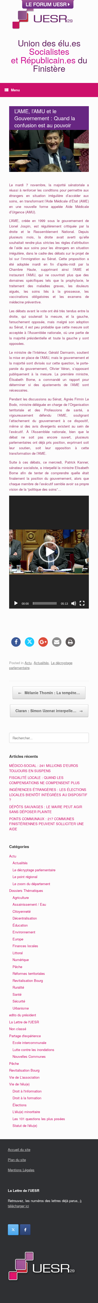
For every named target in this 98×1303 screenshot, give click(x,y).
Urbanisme (21, 1008)
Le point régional (25, 876)
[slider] (45, 603)
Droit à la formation (27, 1097)
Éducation (20, 925)
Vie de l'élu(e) (19, 1084)
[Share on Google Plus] (43, 645)
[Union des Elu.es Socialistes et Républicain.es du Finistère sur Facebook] (25, 1229)
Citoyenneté (22, 911)
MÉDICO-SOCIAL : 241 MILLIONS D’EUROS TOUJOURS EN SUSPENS (43, 768)
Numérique (21, 959)
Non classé (17, 1028)
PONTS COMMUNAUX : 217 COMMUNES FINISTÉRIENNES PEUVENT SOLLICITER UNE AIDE (46, 823)
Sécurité (19, 1001)
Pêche (17, 966)
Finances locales (25, 945)
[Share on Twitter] (29, 645)
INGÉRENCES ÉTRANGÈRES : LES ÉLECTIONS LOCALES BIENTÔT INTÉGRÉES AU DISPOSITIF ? (48, 794)
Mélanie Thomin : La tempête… (49, 692)
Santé (17, 994)
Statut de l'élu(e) (25, 1125)
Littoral (18, 952)
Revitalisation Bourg (28, 980)
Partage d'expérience (25, 1035)
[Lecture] (16, 603)
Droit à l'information (27, 1091)
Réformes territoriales (29, 973)
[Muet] (73, 603)
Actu (28, 662)
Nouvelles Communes (29, 1056)
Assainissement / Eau (29, 904)
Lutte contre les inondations (33, 1049)
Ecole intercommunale (29, 1042)
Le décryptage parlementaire (34, 869)
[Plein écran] (82, 603)
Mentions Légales (21, 1169)
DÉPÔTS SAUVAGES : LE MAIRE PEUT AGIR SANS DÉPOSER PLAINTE (45, 809)
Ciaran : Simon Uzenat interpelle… (49, 710)
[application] (49, 552)
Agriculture (21, 897)
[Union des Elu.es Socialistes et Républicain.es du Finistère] (41, 16)
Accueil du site (19, 1149)
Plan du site (17, 1159)
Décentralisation (25, 918)
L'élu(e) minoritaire (26, 1111)
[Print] (70, 645)
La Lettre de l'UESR (24, 1021)
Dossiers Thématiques (26, 890)
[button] (49, 552)
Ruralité (18, 987)
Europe (18, 938)
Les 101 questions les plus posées (39, 1118)
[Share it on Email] (56, 645)
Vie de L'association (24, 1077)
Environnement (24, 931)
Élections (20, 1104)
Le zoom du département (31, 883)
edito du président (22, 1014)
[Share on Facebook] (16, 645)
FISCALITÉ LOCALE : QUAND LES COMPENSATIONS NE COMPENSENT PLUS (44, 780)
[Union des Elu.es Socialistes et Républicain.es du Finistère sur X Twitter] (13, 1229)
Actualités (41, 662)
